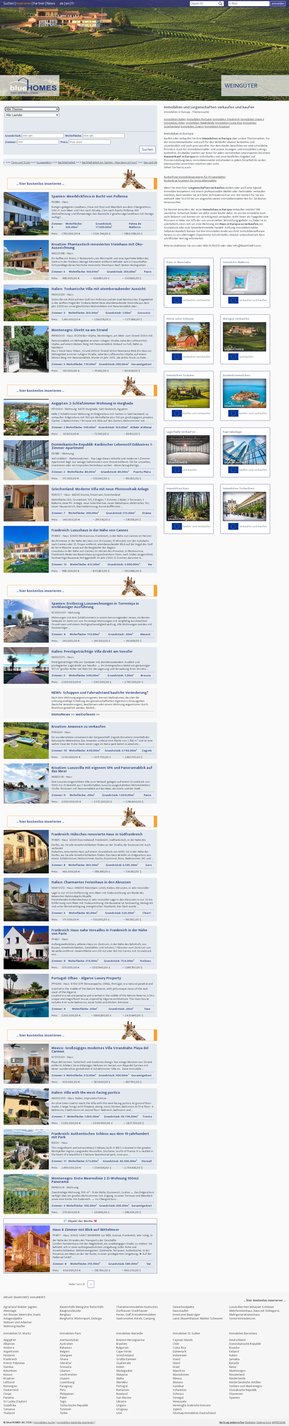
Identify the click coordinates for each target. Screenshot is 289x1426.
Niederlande (237, 1378)
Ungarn (121, 1405)
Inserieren (23, 3)
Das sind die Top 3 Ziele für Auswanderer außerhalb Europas (141, 162)
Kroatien (8, 1378)
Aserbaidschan (69, 1340)
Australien (66, 1343)
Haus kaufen (180, 1310)
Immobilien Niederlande (200, 122)
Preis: (64, 142)
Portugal (122, 1386)
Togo (63, 1401)
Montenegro (237, 1370)
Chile (176, 1343)
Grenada (65, 1366)
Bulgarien (122, 1347)
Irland (176, 1359)
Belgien (65, 1351)
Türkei (64, 1413)
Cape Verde (123, 1351)
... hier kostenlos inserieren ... (40, 184)
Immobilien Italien (175, 119)
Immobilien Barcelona (243, 1333)
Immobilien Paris (70, 1333)
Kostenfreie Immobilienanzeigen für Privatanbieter (195, 176)
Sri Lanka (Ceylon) (15, 1401)
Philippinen (67, 1393)
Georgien (66, 1355)
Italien (233, 1355)
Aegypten (9, 1340)
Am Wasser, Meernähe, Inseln (22, 1314)
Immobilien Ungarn (252, 119)
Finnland (8, 1355)
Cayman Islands (183, 1340)
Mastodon (250, 1422)
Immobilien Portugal (199, 119)
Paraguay (66, 1386)
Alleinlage (9, 1310)
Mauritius (179, 1370)
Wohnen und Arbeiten (17, 1322)
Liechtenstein (68, 1374)
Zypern (177, 1409)
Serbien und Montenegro (245, 1386)
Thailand (9, 1413)
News (51, 3)
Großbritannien (126, 1359)
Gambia (8, 1366)
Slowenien (236, 1393)
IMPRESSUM (279, 1422)
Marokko (122, 1382)
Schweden (179, 1390)
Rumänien (122, 1390)
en (67, 3)
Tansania (9, 1409)
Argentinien (11, 1351)
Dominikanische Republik (245, 1343)
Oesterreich (11, 1390)
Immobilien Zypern (192, 126)
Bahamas (66, 1347)
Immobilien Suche (44, 1422)
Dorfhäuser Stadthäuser (132, 1310)
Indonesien (180, 1355)
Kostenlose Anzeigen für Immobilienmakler (190, 180)
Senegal (178, 1397)
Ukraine (121, 1401)
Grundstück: (13, 135)
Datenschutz (263, 1422)
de (61, 3)
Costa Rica (179, 1347)
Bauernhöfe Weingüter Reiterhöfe (81, 1307)
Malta (120, 1378)
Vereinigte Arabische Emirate (192, 1405)
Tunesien (65, 1409)
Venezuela (179, 1401)
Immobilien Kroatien (217, 126)
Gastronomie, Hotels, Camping (135, 1318)
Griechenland (125, 1355)
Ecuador (234, 1347)
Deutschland (237, 1340)
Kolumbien (10, 1370)
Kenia (232, 1366)
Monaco (178, 1382)
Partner (39, 3)
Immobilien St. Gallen (186, 1333)
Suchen (8, 3)
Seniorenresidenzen (242, 1318)
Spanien (234, 1397)
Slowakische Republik (242, 1390)
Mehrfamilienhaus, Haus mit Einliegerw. (254, 1310)
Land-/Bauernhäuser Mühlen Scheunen (198, 1318)
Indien (120, 1366)
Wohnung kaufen (14, 1326)
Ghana (64, 1359)
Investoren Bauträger (186, 1314)
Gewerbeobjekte (183, 1307)
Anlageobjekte (12, 1318)
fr (72, 3)
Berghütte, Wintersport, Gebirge (81, 1318)
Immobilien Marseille (129, 1333)
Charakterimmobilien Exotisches (137, 1307)
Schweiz (178, 1393)
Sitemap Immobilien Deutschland (194, 1413)
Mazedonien (181, 1374)
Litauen (65, 1378)
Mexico (177, 1378)
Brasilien (121, 1343)
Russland (122, 1393)
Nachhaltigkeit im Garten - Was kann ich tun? (71, 162)
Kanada (234, 1363)
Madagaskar (124, 1370)
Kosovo (7, 1374)
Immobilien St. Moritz (17, 1333)
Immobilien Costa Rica (228, 122)
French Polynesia (14, 1363)
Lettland (8, 1382)
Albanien (9, 1343)
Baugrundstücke (70, 1310)
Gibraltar (66, 1363)
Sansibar (178, 1386)
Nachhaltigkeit (28, 162)
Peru (63, 1390)
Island (176, 1363)
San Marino (123, 1397)
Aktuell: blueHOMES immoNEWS (24, 1297)
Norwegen (10, 1386)
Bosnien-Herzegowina (130, 1340)
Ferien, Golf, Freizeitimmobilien (136, 1314)
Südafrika (9, 1405)
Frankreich (10, 1359)
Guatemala (123, 1363)
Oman (7, 1393)
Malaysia (122, 1374)
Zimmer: (10, 142)
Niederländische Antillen (245, 1382)
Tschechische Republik (74, 1405)
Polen (63, 1397)
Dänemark (179, 1351)
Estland (234, 1351)
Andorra (8, 1347)
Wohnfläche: (73, 135)
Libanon (65, 1370)
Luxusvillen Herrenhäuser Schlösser (251, 1307)
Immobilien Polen (174, 122)
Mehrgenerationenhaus (244, 1314)
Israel (176, 1366)
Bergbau (65, 1314)
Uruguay (122, 1409)
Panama (8, 1397)
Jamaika (234, 1359)
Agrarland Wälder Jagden (20, 1307)
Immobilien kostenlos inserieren (75, 1422)
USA (119, 1413)
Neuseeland (237, 1374)
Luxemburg (67, 1382)
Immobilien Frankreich (226, 119)
